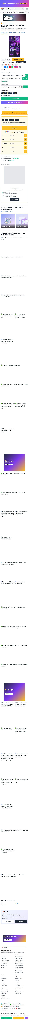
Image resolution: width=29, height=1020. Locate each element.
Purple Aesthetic (4, 904)
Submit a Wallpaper (19, 991)
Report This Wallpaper (6, 164)
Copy (26, 75)
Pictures (2, 980)
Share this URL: (4, 84)
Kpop (16, 32)
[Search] (23, 9)
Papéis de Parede (15, 1004)
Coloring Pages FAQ (5, 998)
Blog (16, 989)
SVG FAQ (3, 995)
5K (13, 92)
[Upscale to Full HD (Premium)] (25, 139)
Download (14, 128)
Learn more (8, 921)
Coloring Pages (4, 985)
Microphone (3, 33)
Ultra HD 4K (10, 92)
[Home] (1, 23)
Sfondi (22, 1004)
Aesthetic (11, 22)
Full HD (5, 92)
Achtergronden (16, 1006)
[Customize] (26, 1018)
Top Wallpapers (4, 963)
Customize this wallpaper (15, 102)
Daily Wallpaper (4, 965)
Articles (2, 967)
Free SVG (3, 982)
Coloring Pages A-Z (19, 985)
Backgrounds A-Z (18, 978)
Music (13, 32)
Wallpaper (19, 1003)
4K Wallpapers (18, 961)
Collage (10, 32)
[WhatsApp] (12, 67)
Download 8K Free (19, 1017)
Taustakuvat (5, 1010)
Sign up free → (21, 921)
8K (16, 92)
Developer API (18, 993)
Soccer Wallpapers (19, 972)
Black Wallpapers (18, 970)
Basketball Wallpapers (19, 963)
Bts (1, 903)
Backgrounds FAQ (4, 991)
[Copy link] (20, 67)
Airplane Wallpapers (19, 960)
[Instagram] (15, 67)
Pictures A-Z (17, 980)
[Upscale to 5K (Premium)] (25, 147)
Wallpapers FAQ (4, 989)
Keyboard (23, 32)
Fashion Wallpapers (19, 967)
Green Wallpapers (18, 956)
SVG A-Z (17, 982)
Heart (19, 32)
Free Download (15, 98)
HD (1, 92)
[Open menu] (26, 8)
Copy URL (25, 86)
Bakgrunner (19, 1008)
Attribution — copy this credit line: (8, 72)
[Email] (17, 67)
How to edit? (11, 160)
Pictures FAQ (3, 993)
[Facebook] (5, 67)
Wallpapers (6, 22)
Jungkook (3, 32)
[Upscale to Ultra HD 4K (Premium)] (25, 143)
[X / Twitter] (7, 67)
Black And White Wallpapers (21, 968)
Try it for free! (14, 112)
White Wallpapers (18, 958)
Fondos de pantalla (6, 1006)
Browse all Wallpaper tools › (7, 211)
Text (7, 33)
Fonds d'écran (5, 1008)
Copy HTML (25, 78)
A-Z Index (3, 956)
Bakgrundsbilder (5, 1004)
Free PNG (3, 983)
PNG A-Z (17, 983)
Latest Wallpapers (5, 961)
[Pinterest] (10, 67)
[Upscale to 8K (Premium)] (25, 151)
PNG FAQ (3, 996)
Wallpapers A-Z (18, 976)
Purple (7, 32)
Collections (3, 958)
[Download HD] (25, 135)
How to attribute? (4, 81)
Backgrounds (3, 978)
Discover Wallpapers (5, 960)
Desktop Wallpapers (19, 965)
